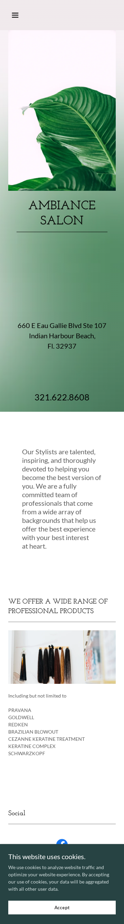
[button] (20, 15)
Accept (62, 907)
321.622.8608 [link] (62, 397)
